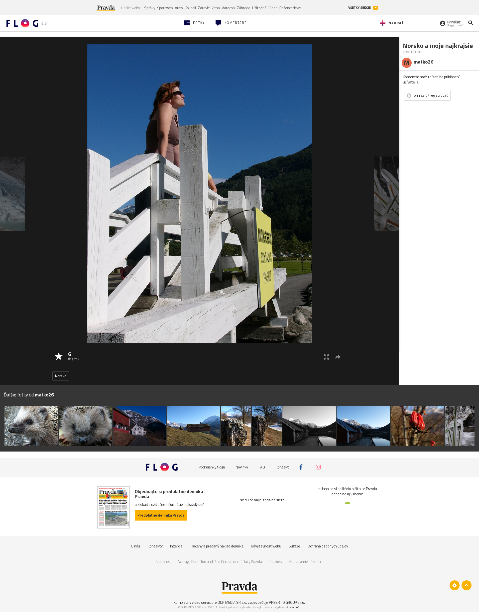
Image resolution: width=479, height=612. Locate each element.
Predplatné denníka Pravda (160, 515)
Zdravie (204, 8)
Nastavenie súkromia (306, 561)
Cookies (275, 561)
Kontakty (155, 546)
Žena (216, 8)
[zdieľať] (338, 356)
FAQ (262, 467)
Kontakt (282, 467)
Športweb (165, 8)
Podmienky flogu (212, 467)
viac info (295, 607)
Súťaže (294, 546)
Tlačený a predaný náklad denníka (216, 546)
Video (272, 8)
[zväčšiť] (326, 356)
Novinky (242, 467)
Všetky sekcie (359, 7)
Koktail (190, 8)
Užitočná (259, 8)
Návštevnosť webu (266, 546)
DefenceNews (290, 8)
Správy (149, 8)
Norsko (60, 376)
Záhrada (243, 8)
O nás (135, 546)
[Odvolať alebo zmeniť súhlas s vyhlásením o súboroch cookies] (455, 585)
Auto (179, 8)
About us (162, 561)
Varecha (228, 8)
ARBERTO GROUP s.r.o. (287, 602)
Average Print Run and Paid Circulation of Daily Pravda (220, 561)
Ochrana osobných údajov (328, 546)
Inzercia (176, 546)
